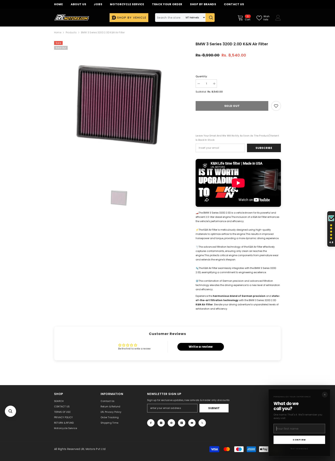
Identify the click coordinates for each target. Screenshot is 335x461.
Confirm (299, 439)
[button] (10, 411)
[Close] (324, 394)
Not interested (299, 448)
